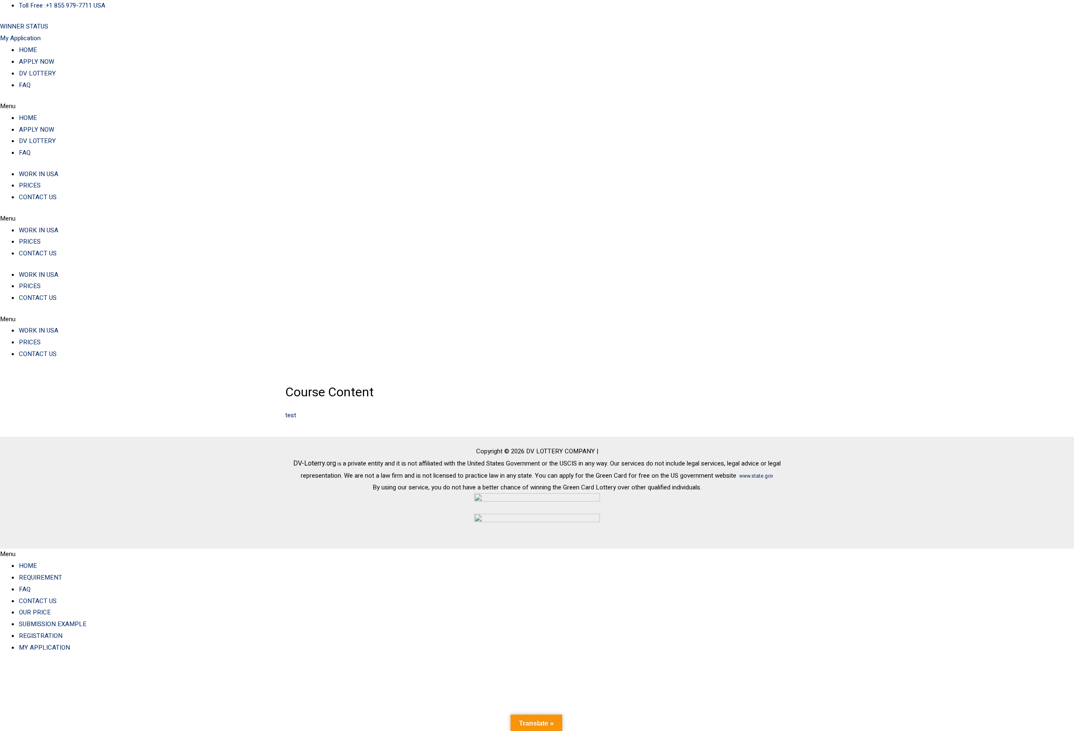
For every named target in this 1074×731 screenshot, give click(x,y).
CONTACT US (38, 197)
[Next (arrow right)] (52, 682)
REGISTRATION (41, 635)
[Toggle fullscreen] (52, 670)
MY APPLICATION (44, 647)
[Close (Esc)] (122, 670)
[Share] (87, 670)
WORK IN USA (38, 174)
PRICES (30, 185)
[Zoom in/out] (17, 670)
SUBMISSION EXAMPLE (52, 624)
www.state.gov (756, 476)
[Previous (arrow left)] (17, 682)
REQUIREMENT (40, 577)
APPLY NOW (36, 61)
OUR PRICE (35, 612)
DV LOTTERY (37, 73)
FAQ (25, 85)
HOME (28, 50)
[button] (537, 106)
